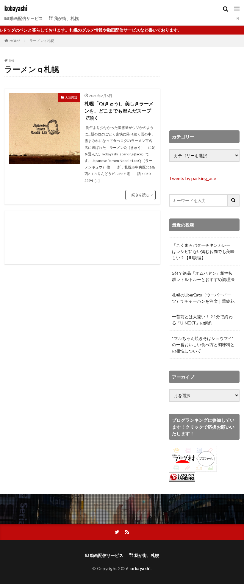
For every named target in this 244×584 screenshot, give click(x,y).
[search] (234, 200)
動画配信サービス (26, 18)
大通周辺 (71, 97)
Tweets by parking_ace (192, 178)
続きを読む (140, 195)
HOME (15, 40)
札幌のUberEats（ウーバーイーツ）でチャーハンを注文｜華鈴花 (203, 298)
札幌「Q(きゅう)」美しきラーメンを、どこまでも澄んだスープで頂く (119, 111)
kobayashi (15, 9)
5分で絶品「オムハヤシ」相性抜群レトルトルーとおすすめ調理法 (203, 276)
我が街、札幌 (66, 18)
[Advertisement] (82, 237)
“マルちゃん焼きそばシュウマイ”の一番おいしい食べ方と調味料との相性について (203, 344)
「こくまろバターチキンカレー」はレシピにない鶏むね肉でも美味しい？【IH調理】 (203, 251)
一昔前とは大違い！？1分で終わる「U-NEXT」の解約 (202, 319)
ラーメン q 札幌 (41, 40)
